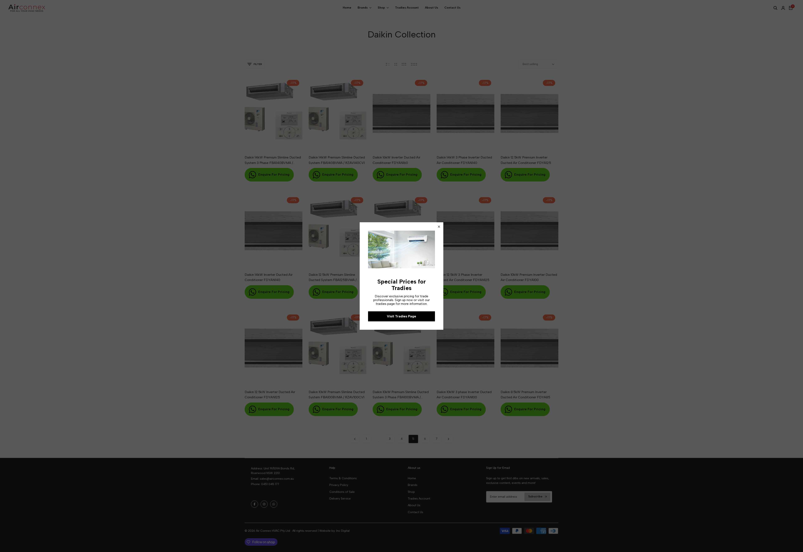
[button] (439, 227)
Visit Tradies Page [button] (401, 316)
